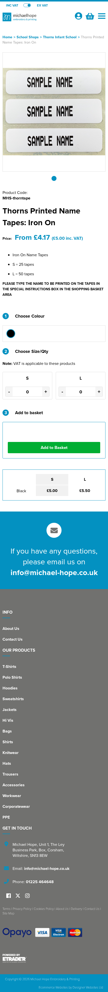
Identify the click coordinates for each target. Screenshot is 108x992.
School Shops (28, 37)
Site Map (8, 913)
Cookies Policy (44, 908)
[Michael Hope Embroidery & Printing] (36, 19)
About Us (11, 628)
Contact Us (13, 639)
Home (7, 37)
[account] (78, 16)
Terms (7, 908)
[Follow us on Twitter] (18, 895)
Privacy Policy (22, 908)
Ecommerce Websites (53, 987)
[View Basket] (89, 16)
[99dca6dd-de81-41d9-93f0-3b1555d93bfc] (11, 333)
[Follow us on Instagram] (27, 896)
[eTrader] (54, 958)
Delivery (76, 908)
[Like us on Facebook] (8, 896)
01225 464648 (40, 882)
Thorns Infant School (60, 37)
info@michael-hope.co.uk (54, 572)
